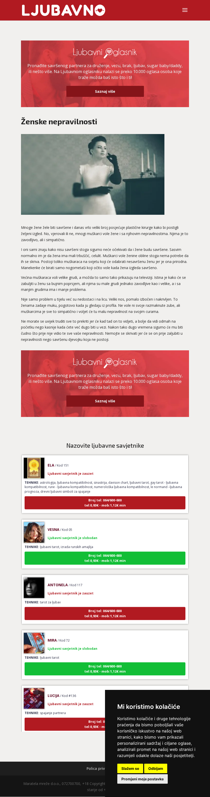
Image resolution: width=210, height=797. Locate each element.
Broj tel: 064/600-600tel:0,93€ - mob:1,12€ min (105, 496)
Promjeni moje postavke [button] (142, 779)
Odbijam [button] (155, 768)
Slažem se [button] (130, 768)
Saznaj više (105, 91)
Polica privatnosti (102, 768)
